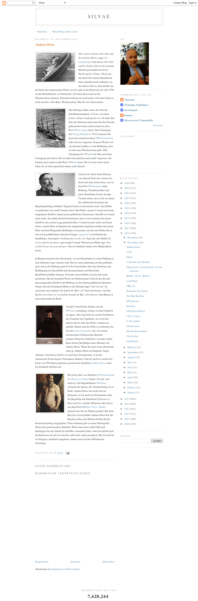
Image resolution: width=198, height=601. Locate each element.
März (130, 382)
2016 (127, 233)
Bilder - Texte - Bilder (137, 276)
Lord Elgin (132, 281)
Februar (131, 387)
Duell (129, 257)
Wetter (73, 162)
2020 (127, 213)
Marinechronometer (136, 331)
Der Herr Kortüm (135, 296)
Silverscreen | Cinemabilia (138, 120)
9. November (133, 321)
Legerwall (83, 234)
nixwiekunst (130, 110)
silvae (99, 16)
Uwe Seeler (132, 336)
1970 (129, 252)
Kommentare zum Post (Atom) (63, 569)
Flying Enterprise (82, 134)
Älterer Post (108, 561)
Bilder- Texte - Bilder (95, 407)
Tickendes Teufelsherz (136, 105)
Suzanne (130, 306)
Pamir (89, 154)
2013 (127, 409)
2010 (127, 424)
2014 (127, 403)
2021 (127, 208)
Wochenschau (105, 138)
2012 (127, 414)
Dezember (132, 237)
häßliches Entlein (135, 311)
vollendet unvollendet (138, 262)
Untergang (96, 186)
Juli (129, 362)
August (131, 357)
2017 (127, 228)
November (133, 242)
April (130, 377)
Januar (131, 392)
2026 (127, 183)
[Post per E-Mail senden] (67, 453)
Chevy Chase (133, 316)
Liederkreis (132, 341)
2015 (127, 398)
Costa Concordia (82, 330)
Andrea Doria (99, 363)
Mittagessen (132, 301)
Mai (129, 372)
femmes (128, 115)
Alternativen (133, 326)
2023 (127, 198)
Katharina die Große (137, 291)
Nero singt (81, 130)
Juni (129, 367)
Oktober (132, 347)
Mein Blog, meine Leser (65, 31)
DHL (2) (130, 286)
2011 (127, 419)
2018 (127, 223)
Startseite (42, 31)
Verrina (102, 383)
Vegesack (129, 99)
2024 (127, 193)
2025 (127, 188)
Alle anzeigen (158, 125)
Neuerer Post (41, 561)
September (133, 352)
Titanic (72, 310)
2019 (127, 218)
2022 (127, 203)
